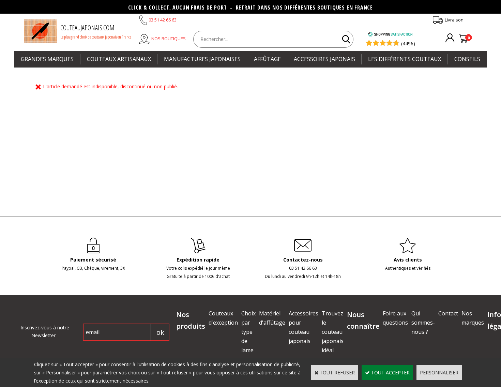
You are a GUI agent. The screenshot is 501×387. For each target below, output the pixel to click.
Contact (448, 313)
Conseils (467, 59)
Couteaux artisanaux (119, 59)
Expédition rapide (198, 259)
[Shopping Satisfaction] (390, 35)
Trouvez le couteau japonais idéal (333, 332)
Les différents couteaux (404, 59)
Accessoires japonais (324, 59)
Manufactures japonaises (202, 59)
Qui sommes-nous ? (423, 323)
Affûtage (267, 59)
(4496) (408, 43)
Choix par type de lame (248, 332)
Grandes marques (47, 59)
